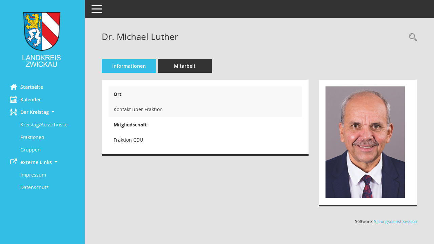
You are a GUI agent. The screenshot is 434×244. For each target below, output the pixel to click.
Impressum (33, 174)
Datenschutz (34, 187)
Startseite (31, 87)
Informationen (129, 66)
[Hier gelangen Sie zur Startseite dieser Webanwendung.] (42, 39)
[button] (42, 112)
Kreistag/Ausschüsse (43, 124)
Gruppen (30, 149)
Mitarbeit (185, 66)
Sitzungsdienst (395, 221)
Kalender (30, 99)
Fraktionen (32, 137)
